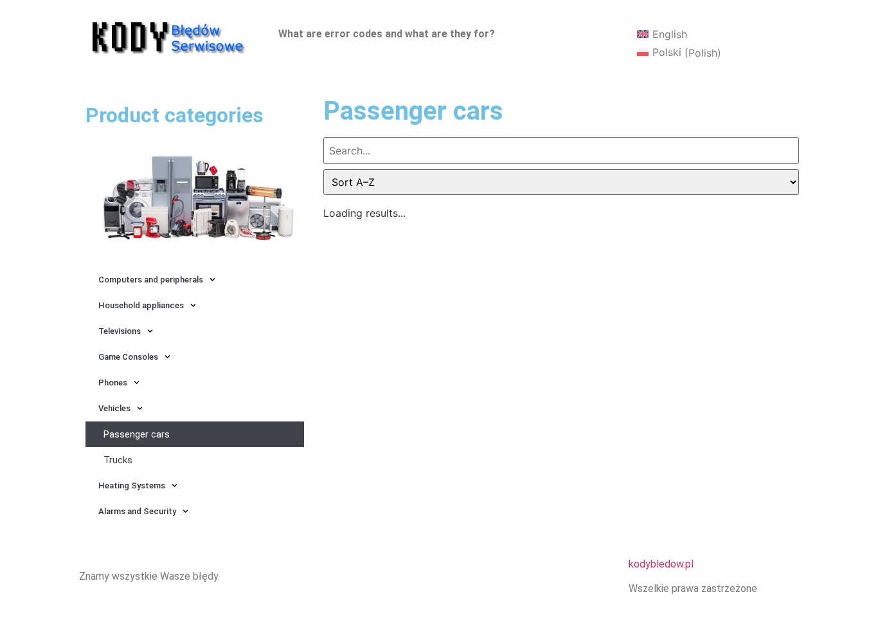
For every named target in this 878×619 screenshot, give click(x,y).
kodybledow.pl (661, 564)
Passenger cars (136, 434)
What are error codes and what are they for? (386, 34)
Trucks (117, 460)
